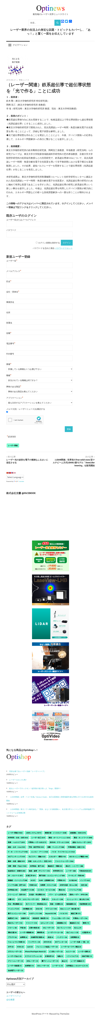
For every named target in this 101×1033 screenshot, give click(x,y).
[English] (12, 473)
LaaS (30, 946)
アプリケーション (14, 398)
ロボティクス (35, 913)
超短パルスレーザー (82, 842)
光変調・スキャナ (48, 885)
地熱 (60, 956)
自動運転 (61, 923)
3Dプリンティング (16, 856)
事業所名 (10, 302)
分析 (84, 885)
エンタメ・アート (39, 851)
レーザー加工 (38, 837)
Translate (21, 481)
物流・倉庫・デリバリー (39, 871)
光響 (11, 899)
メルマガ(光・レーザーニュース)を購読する (25, 409)
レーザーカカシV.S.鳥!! (17, 779)
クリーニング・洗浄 (16, 894)
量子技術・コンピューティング (52, 875)
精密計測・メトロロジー (55, 833)
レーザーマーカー (55, 932)
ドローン (12, 927)
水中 (10, 946)
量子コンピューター (16, 913)
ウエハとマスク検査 (16, 942)
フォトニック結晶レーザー (47, 946)
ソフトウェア (74, 890)
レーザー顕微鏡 (27, 932)
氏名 (8, 281)
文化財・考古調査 (37, 894)
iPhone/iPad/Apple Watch (35, 951)
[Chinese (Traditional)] (10, 473)
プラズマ (12, 937)
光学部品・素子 (37, 866)
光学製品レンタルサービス (77, 965)
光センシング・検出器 (69, 909)
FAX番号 (10, 354)
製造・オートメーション (59, 837)
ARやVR (47, 942)
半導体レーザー (80, 918)
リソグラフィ (34, 942)
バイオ (63, 913)
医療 (45, 899)
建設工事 (75, 913)
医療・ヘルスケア (16, 842)
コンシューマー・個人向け (78, 899)
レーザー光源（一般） (80, 942)
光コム (77, 927)
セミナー (70, 951)
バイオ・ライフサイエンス (63, 851)
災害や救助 (34, 927)
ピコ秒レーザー (56, 951)
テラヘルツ (51, 909)
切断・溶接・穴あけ (17, 866)
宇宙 (23, 927)
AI (33, 880)
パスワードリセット (64, 248)
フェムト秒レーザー (60, 918)
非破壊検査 (85, 904)
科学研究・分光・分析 (18, 837)
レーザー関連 (13, 445)
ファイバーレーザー (64, 861)
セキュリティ (47, 923)
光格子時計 (87, 956)
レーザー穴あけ (14, 956)
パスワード (11, 230)
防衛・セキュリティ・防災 (39, 861)
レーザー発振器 (14, 965)
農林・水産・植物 (16, 861)
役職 (8, 333)
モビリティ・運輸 (37, 856)
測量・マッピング (55, 847)
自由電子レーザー (15, 970)
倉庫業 (23, 937)
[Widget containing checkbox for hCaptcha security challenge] (24, 420)
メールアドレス (13, 271)
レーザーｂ (57, 965)
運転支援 (12, 932)
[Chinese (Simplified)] (7, 473)
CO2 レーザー (43, 965)
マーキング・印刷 (76, 875)
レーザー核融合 (77, 961)
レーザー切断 (84, 951)
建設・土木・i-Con (16, 847)
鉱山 (64, 961)
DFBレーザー (32, 961)
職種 (8, 375)
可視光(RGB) (85, 871)
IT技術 (33, 885)
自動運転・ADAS (78, 833)
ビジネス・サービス (46, 890)
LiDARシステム (33, 833)
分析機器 (27, 909)
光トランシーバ (64, 927)
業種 (8, 364)
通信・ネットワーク (83, 837)
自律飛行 (29, 965)
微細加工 (74, 923)
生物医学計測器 (37, 937)
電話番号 (10, 343)
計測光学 (49, 956)
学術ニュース (24, 80)
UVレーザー (48, 927)
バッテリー (62, 937)
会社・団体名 (12, 292)
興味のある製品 (13, 387)
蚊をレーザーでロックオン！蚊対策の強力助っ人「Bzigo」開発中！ (35, 788)
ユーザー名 (11, 261)
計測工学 (31, 875)
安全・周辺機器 (15, 904)
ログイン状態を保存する (49, 243)
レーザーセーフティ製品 (71, 946)
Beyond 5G (50, 913)
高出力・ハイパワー (74, 866)
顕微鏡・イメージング (17, 880)
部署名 (9, 323)
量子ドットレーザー (50, 961)
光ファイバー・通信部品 (36, 904)
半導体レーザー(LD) (37, 842)
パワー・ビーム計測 (57, 894)
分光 (39, 909)
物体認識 (71, 904)
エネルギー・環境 (57, 856)
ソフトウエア (72, 956)
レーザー (71, 871)
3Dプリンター (61, 942)
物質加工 (12, 918)
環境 (86, 923)
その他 (73, 880)
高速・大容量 (56, 904)
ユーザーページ (13, 996)
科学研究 (58, 871)
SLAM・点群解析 (46, 880)
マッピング (13, 909)
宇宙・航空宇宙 (36, 847)
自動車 (25, 918)
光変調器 (74, 937)
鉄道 (50, 937)
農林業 (40, 932)
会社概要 (10, 999)
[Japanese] (15, 473)
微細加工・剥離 (55, 866)
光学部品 (12, 890)
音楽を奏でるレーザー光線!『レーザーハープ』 (27, 771)
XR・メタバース (15, 875)
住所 (8, 312)
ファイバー (31, 923)
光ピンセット (72, 932)
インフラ (85, 880)
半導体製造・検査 (76, 847)
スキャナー (57, 899)
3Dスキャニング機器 (78, 856)
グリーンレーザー (15, 961)
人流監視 (86, 932)
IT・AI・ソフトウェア (18, 851)
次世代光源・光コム (68, 885)
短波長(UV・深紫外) (16, 871)
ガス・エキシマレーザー (28, 899)
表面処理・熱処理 (40, 918)
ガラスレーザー (14, 951)
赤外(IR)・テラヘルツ (59, 842)
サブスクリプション (33, 956)
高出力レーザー (15, 923)
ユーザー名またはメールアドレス (21, 220)
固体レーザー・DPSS (79, 894)
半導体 (61, 880)
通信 (62, 890)
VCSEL (20, 946)
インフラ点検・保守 (16, 885)
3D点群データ (27, 890)
